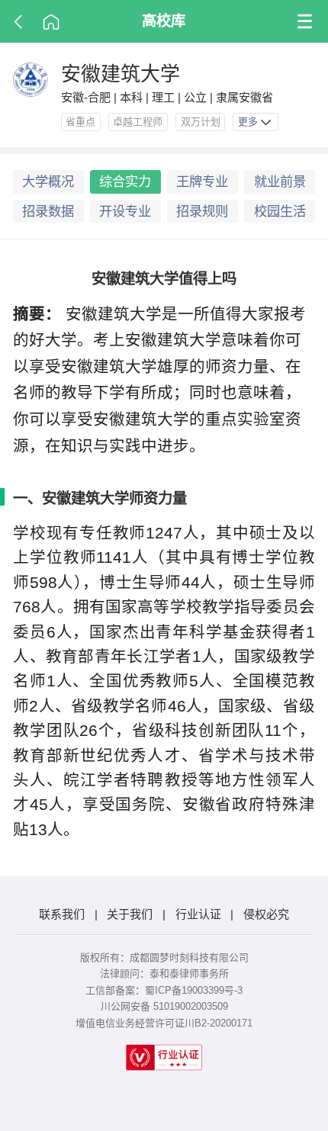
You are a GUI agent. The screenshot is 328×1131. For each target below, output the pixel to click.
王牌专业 (202, 181)
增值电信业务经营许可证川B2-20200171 (164, 1023)
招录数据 (48, 211)
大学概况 (48, 181)
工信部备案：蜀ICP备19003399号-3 (164, 990)
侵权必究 (266, 914)
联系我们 (62, 914)
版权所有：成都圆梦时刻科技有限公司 (164, 957)
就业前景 (280, 181)
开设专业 (125, 211)
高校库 (163, 20)
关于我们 (130, 914)
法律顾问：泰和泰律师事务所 (164, 973)
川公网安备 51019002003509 (164, 1006)
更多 (249, 121)
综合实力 (125, 181)
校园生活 (280, 211)
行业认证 (198, 914)
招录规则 (202, 211)
